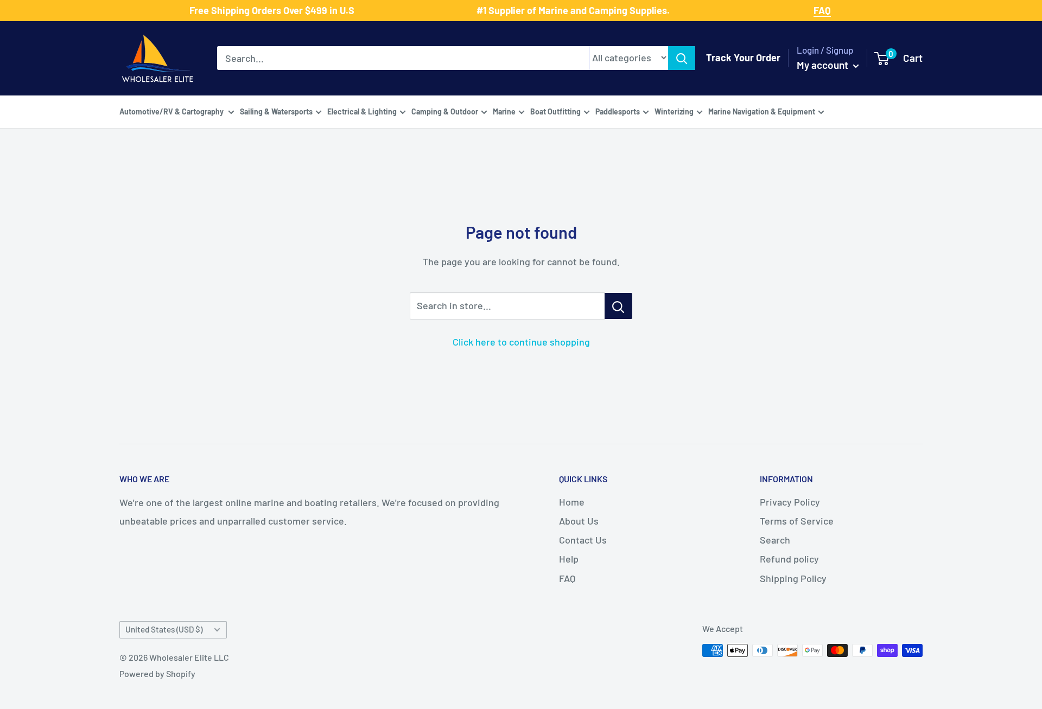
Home (571, 502)
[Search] (681, 58)
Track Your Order (743, 57)
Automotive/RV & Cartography (172, 111)
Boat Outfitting (555, 111)
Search (775, 540)
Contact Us (583, 540)
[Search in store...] (618, 306)
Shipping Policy (793, 578)
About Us (579, 521)
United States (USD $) (163, 629)
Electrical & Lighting (362, 111)
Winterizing (674, 111)
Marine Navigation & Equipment (761, 111)
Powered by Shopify (157, 673)
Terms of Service (797, 521)
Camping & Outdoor (444, 111)
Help (569, 559)
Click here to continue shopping (521, 342)
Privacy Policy (790, 502)
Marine (504, 111)
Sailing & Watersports (276, 111)
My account (823, 65)
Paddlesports (617, 111)
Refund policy (789, 559)
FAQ (567, 578)
